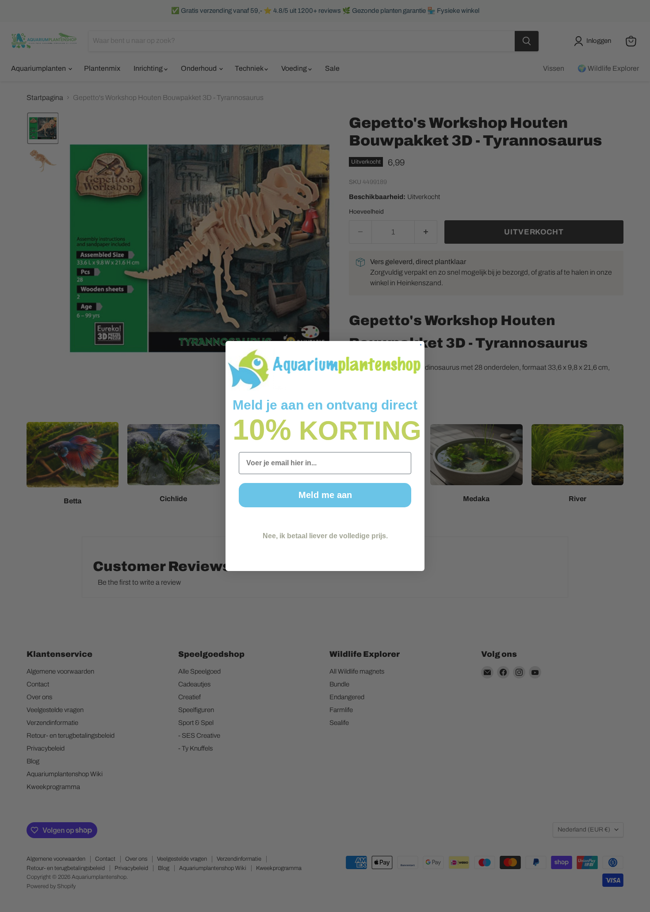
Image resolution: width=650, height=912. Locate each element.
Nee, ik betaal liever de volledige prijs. (325, 536)
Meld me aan (325, 495)
